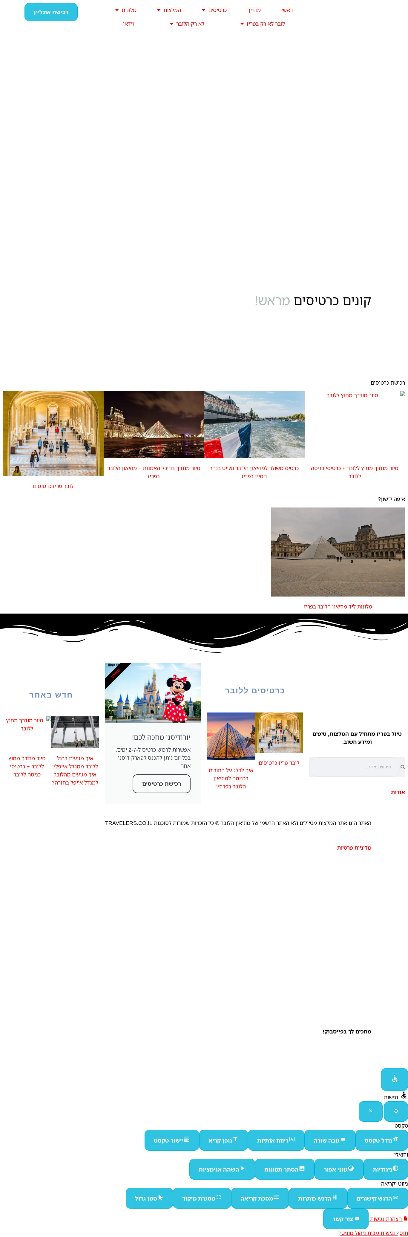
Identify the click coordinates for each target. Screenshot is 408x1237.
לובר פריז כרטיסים (53, 486)
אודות (398, 792)
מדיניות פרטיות (354, 847)
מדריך (254, 9)
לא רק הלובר (190, 23)
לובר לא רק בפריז (266, 23)
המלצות (172, 9)
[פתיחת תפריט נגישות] (394, 1079)
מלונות (129, 9)
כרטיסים (217, 9)
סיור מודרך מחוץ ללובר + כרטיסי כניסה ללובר (27, 766)
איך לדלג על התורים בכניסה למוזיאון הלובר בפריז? (231, 778)
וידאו (128, 23)
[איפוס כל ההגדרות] (396, 1111)
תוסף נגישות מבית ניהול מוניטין (373, 1232)
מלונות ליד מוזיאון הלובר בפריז (338, 606)
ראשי (287, 9)
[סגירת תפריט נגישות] (371, 1111)
